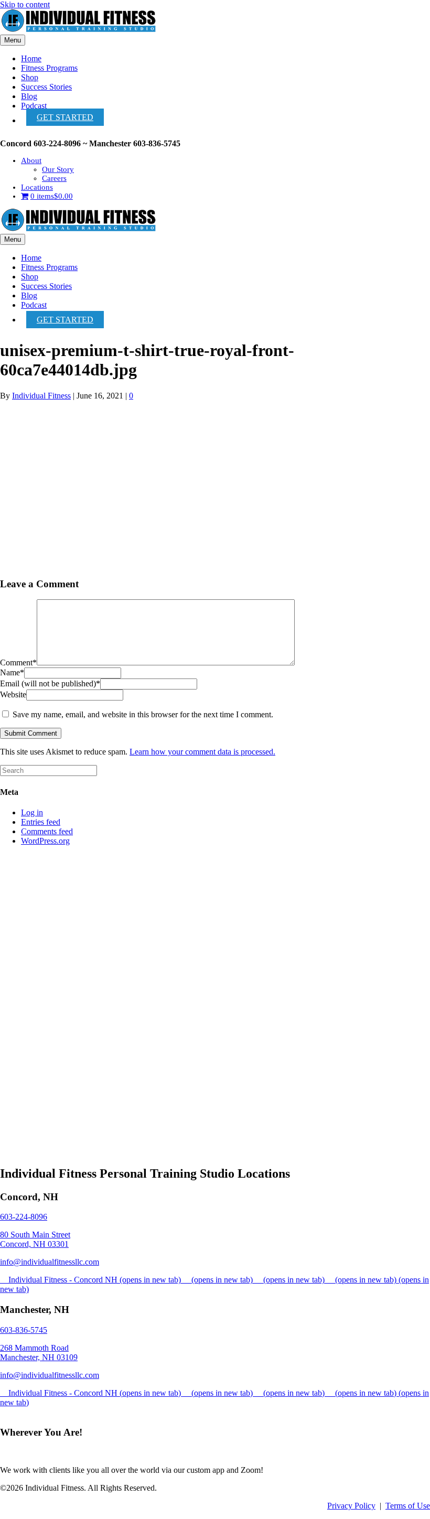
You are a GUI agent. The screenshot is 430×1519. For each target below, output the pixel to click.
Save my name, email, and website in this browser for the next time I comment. (143, 714)
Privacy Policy (351, 1505)
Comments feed (47, 831)
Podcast (34, 105)
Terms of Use (407, 1505)
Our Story (58, 169)
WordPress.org (45, 840)
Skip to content (25, 4)
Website (13, 694)
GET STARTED (65, 117)
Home (31, 58)
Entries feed (40, 821)
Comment (18, 662)
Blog (29, 96)
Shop (29, 77)
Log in (32, 812)
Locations (37, 187)
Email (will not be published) (50, 683)
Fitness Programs (49, 67)
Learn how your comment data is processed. (202, 751)
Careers (54, 178)
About (31, 160)
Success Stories (46, 86)
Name (12, 672)
